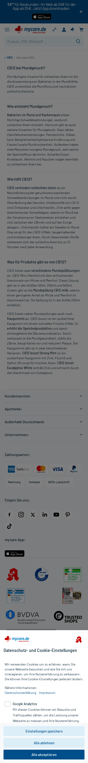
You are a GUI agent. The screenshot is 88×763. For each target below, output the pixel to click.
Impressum (47, 693)
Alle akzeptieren (44, 754)
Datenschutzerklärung (20, 693)
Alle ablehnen (44, 743)
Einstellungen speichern (44, 731)
